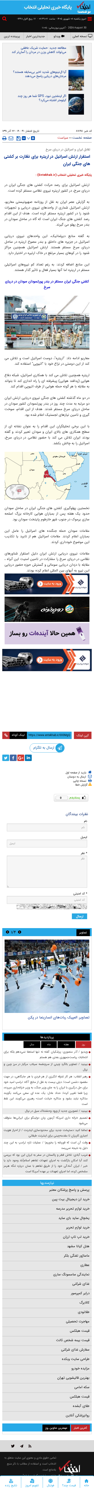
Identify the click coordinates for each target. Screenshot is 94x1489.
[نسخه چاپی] (4, 138)
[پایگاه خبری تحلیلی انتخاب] (83, 7)
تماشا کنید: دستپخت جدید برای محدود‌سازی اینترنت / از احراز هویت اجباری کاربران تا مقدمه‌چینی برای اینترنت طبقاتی (46, 1133)
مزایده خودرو (80, 1368)
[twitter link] (12, 1446)
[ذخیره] (18, 138)
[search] (5, 19)
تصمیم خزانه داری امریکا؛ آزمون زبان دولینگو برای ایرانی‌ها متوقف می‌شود (46, 1120)
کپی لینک (83, 735)
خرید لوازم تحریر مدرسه (72, 1208)
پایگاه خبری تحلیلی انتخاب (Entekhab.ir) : (64, 175)
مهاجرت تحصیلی (77, 1321)
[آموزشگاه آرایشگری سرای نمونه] (47, 633)
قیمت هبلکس (79, 1331)
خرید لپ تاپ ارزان (76, 1237)
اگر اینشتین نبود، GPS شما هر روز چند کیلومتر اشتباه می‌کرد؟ (42, 98)
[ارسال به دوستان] (11, 138)
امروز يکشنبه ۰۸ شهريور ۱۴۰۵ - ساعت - (61, 19)
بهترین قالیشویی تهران (73, 1378)
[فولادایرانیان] (47, 584)
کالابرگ (84, 1302)
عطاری (84, 1265)
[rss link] (30, 1446)
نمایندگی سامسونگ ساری (71, 1274)
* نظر (84, 853)
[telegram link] (21, 1446)
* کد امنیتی (80, 893)
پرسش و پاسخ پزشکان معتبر (69, 1190)
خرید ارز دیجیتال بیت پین (70, 1199)
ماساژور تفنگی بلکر (76, 1255)
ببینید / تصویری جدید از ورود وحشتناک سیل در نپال (56, 1110)
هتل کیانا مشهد (78, 1246)
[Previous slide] (19, 932)
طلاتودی (83, 1312)
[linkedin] (28, 758)
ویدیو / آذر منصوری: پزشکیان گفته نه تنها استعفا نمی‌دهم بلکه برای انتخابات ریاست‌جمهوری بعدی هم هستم (46, 1054)
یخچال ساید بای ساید (73, 1218)
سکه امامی (81, 1387)
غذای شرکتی (80, 1284)
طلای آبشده (81, 1406)
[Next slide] (7, 932)
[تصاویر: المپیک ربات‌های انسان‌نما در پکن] (47, 976)
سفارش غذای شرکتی (75, 1349)
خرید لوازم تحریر (77, 1227)
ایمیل (84, 837)
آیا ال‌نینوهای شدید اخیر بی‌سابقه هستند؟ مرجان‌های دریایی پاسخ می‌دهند (39, 74)
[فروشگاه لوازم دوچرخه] (47, 609)
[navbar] (90, 18)
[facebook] (13, 758)
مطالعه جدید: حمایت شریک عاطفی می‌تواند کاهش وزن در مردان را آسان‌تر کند (39, 50)
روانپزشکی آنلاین (77, 1415)
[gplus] (20, 758)
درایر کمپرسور (80, 1293)
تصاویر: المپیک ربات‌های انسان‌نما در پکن (58, 1017)
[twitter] (5, 758)
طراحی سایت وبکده (75, 1359)
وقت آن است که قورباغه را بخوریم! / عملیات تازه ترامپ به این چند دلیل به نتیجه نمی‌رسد (46, 1145)
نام (85, 821)
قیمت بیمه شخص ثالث (72, 1340)
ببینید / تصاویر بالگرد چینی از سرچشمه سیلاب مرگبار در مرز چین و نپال (46, 1067)
